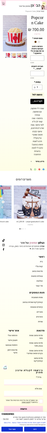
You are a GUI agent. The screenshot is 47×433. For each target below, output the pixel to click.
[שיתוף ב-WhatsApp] (35, 169)
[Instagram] (3, 245)
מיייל (39, 377)
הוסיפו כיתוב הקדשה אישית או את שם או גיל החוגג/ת (37, 50)
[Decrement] (40, 87)
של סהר (32, 243)
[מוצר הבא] (3, 202)
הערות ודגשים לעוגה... (37, 68)
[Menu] (44, 3)
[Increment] (34, 87)
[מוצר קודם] (44, 202)
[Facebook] (3, 249)
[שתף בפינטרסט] (39, 169)
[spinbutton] (37, 87)
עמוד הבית (40, 11)
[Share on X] (31, 169)
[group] (23, 205)
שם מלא (38, 389)
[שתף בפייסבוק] (43, 169)
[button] (3, 3)
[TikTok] (3, 240)
